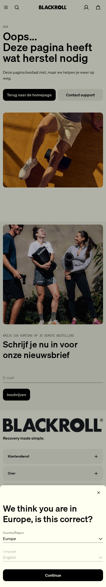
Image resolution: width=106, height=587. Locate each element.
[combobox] (53, 536)
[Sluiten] (98, 492)
